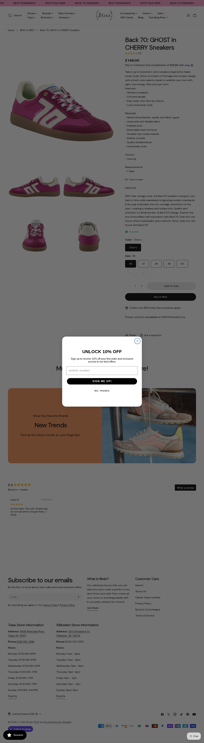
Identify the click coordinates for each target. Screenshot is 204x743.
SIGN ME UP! (102, 381)
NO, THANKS (102, 391)
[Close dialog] (137, 341)
